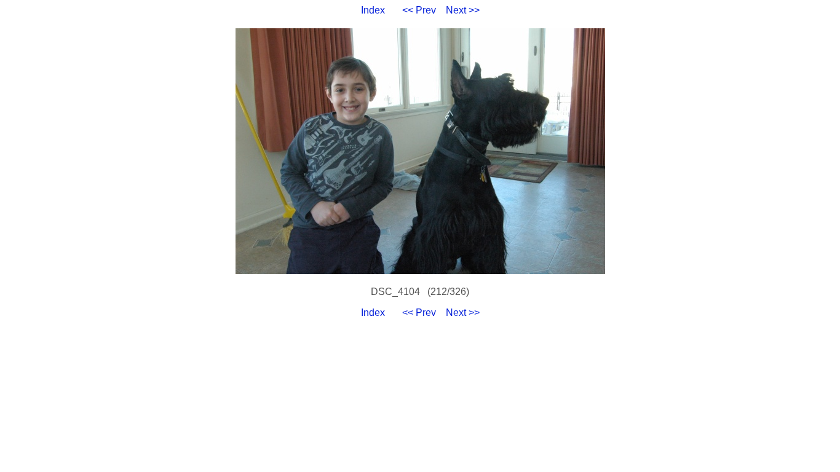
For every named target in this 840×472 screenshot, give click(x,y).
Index (373, 10)
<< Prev (419, 10)
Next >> (463, 10)
